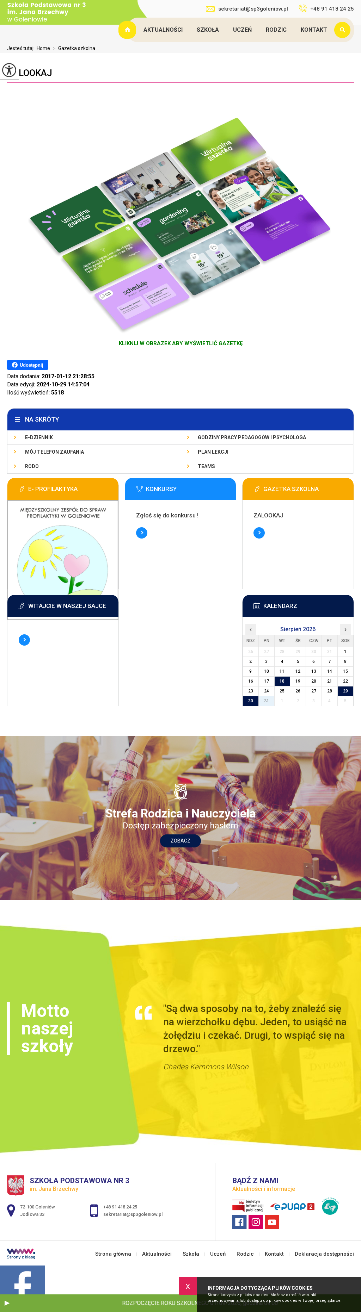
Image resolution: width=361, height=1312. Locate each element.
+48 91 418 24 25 (332, 9)
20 (313, 681)
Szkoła (208, 29)
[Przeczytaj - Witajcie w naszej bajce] (73, 608)
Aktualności (163, 29)
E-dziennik (39, 437)
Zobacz (180, 841)
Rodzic (276, 29)
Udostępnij (31, 365)
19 (297, 681)
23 (250, 691)
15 (345, 671)
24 (266, 691)
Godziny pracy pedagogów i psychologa (252, 437)
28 (329, 691)
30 (250, 700)
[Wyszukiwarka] (344, 30)
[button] (7, 1303)
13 (313, 671)
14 (329, 671)
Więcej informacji (141, 533)
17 (266, 681)
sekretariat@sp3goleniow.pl (253, 9)
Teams (206, 466)
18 (282, 681)
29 (345, 691)
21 (329, 681)
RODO (32, 466)
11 (282, 671)
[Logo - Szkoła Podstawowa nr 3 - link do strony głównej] (51, 12)
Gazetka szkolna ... (76, 48)
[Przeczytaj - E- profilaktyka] (73, 491)
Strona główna (128, 30)
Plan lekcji (213, 452)
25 (282, 691)
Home (43, 48)
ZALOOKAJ (29, 73)
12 (297, 671)
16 (250, 681)
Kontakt (314, 29)
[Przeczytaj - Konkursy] (191, 491)
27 (313, 691)
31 (266, 700)
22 (345, 681)
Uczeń (242, 29)
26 (297, 691)
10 (266, 671)
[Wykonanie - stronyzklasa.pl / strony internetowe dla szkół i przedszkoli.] (21, 1255)
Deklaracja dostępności (324, 1254)
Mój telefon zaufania (54, 452)
